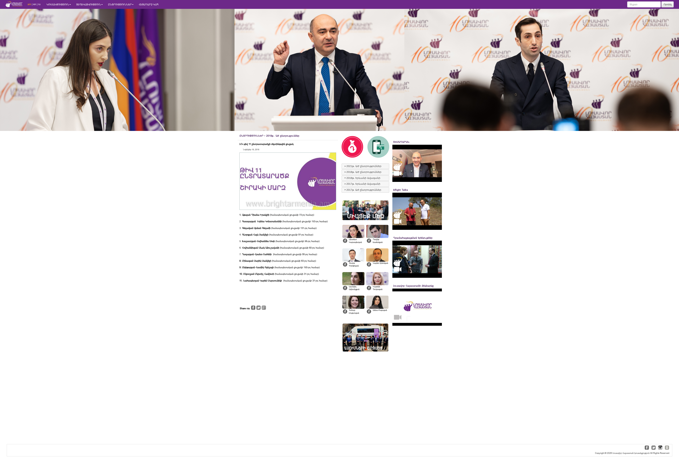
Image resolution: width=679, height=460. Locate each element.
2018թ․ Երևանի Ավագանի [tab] (363, 178)
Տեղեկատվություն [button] (88, 4)
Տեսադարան (401, 141)
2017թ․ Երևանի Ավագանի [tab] (363, 183)
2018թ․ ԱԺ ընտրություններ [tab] (363, 172)
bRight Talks (400, 189)
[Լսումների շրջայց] (365, 338)
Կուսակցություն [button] (58, 4)
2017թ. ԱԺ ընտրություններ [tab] (363, 189)
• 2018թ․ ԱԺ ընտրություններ (269, 135)
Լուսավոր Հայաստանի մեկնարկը (413, 285)
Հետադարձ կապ (148, 4)
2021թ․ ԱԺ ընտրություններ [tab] (363, 166)
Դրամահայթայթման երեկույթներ (413, 237)
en (34, 4)
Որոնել (668, 4)
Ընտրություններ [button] (120, 4)
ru (39, 4)
